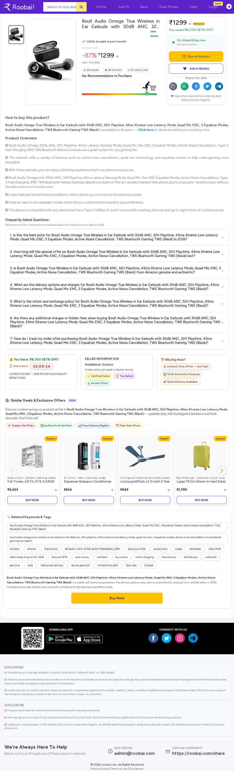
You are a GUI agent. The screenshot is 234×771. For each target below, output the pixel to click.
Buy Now (32, 500)
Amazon (199, 23)
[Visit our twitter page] (166, 638)
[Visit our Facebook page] (153, 638)
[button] (221, 470)
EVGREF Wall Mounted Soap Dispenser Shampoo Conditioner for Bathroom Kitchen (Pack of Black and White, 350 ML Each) (87, 483)
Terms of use (119, 768)
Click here (145, 130)
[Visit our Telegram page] (193, 638)
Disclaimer (137, 768)
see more (154, 33)
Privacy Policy (99, 768)
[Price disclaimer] (117, 57)
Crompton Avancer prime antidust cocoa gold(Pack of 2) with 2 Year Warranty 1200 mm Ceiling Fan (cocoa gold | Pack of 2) (145, 483)
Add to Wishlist (199, 68)
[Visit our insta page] (180, 638)
